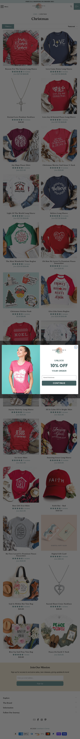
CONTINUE (59, 383)
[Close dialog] (76, 347)
